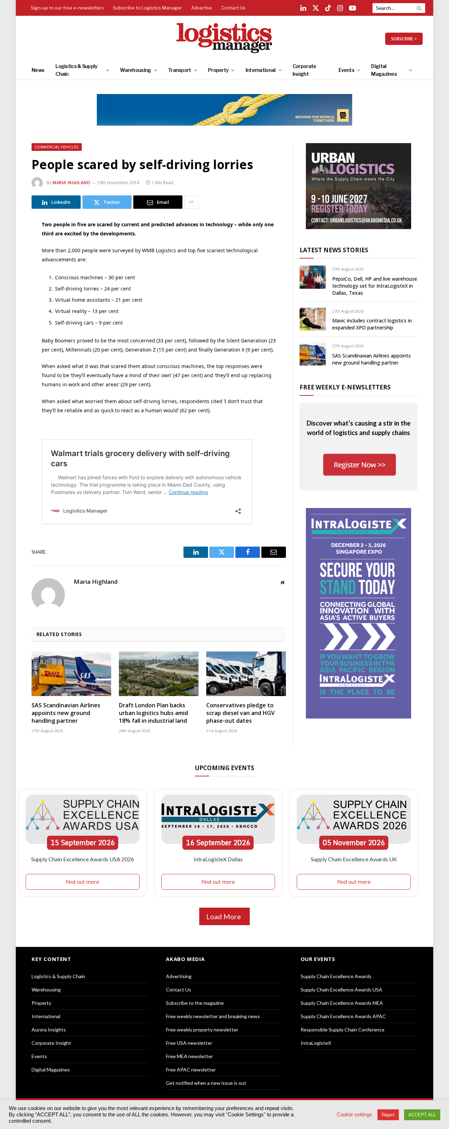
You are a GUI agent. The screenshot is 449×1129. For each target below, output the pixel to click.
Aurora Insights (49, 1030)
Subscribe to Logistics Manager (147, 8)
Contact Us (233, 8)
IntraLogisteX (316, 1043)
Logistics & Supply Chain (76, 70)
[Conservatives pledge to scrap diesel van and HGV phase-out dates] (246, 674)
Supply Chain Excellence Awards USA (341, 990)
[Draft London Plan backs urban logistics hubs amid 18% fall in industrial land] (159, 674)
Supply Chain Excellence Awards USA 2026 (82, 859)
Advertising (179, 976)
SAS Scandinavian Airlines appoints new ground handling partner (66, 713)
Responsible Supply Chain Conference (342, 1030)
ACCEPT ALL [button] (422, 1114)
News (38, 70)
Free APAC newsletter (191, 1070)
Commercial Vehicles (56, 147)
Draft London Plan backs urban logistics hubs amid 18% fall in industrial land (153, 713)
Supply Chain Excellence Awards (336, 976)
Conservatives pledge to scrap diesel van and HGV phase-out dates (240, 713)
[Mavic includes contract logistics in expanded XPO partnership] (313, 319)
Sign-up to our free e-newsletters (67, 8)
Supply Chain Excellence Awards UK (354, 859)
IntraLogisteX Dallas (218, 859)
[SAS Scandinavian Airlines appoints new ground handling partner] (71, 674)
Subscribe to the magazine (195, 1003)
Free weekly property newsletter (202, 1030)
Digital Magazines (384, 70)
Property (218, 70)
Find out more (82, 881)
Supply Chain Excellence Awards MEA (342, 1003)
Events (346, 70)
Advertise (201, 8)
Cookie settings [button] (354, 1114)
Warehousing (135, 70)
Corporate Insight (304, 70)
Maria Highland (71, 183)
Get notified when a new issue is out (206, 1083)
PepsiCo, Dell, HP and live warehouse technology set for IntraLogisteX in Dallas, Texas (374, 285)
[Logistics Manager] (224, 39)
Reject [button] (388, 1114)
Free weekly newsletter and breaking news (213, 1016)
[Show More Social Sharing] (191, 202)
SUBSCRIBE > (404, 39)
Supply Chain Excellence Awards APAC (343, 1016)
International (261, 70)
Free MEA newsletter (189, 1056)
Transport (179, 70)
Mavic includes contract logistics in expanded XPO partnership (372, 324)
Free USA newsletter (189, 1043)
